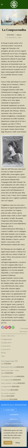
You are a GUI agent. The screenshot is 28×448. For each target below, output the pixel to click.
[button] (2, 4)
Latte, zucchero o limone (9, 383)
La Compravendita (7, 380)
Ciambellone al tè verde (9, 376)
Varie (19, 37)
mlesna (19, 35)
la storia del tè (11, 37)
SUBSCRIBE (9, 410)
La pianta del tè (6, 343)
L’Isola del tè (5, 399)
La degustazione (6, 339)
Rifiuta (18, 443)
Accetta (7, 443)
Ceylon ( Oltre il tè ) (8, 336)
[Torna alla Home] (14, 4)
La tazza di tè (5, 349)
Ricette (3, 353)
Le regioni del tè (6, 386)
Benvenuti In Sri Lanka (9, 367)
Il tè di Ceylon (6, 390)
